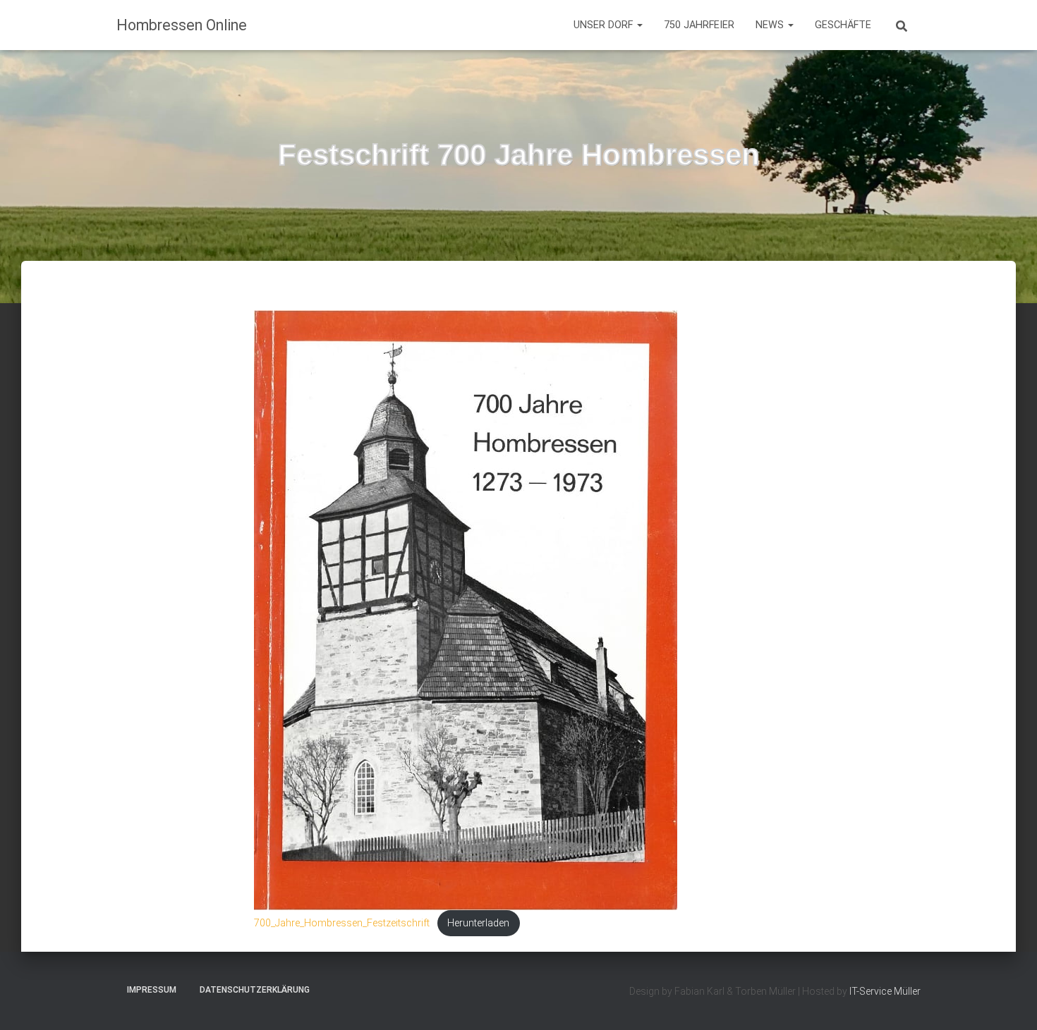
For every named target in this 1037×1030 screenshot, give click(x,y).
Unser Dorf (605, 25)
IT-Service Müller (885, 991)
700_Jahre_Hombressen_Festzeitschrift (342, 923)
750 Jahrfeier (699, 25)
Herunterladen (478, 923)
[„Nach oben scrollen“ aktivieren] (1009, 1001)
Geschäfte (843, 25)
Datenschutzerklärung (255, 990)
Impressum (151, 990)
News (771, 25)
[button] (639, 25)
